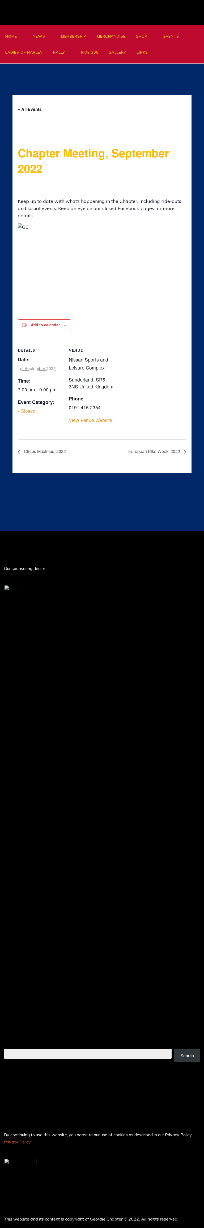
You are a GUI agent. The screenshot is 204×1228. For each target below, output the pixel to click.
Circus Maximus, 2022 (44, 451)
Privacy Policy (17, 1142)
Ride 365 (89, 52)
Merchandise (111, 36)
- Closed (27, 410)
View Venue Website (90, 420)
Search (187, 1055)
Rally (59, 52)
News (39, 36)
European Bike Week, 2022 (154, 451)
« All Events (30, 109)
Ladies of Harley (23, 52)
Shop (141, 36)
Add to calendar (45, 324)
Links (142, 52)
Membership (73, 36)
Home (11, 36)
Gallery (117, 52)
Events (171, 36)
